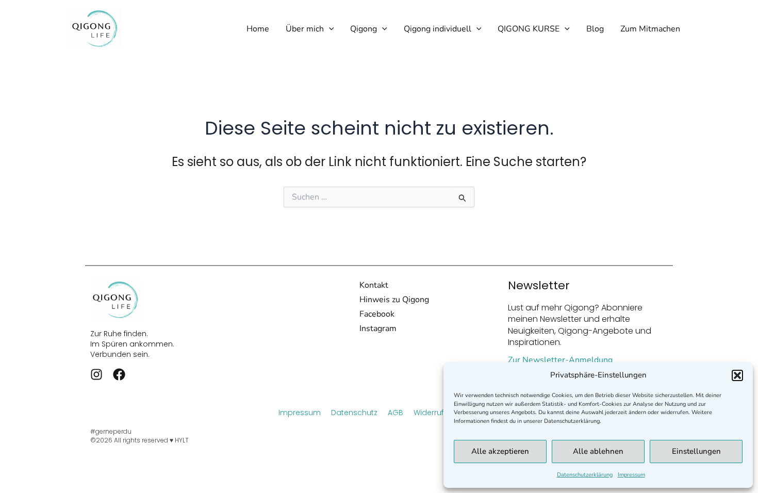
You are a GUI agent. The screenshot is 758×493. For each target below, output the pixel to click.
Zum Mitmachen (650, 29)
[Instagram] (96, 374)
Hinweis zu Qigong (394, 299)
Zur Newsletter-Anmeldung (560, 360)
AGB (395, 412)
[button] (737, 375)
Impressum (631, 475)
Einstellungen (696, 451)
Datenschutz (354, 412)
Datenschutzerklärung (585, 475)
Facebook (376, 314)
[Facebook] (119, 374)
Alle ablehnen (598, 451)
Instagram (378, 328)
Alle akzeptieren (500, 451)
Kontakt (373, 285)
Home (257, 29)
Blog (595, 29)
